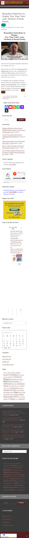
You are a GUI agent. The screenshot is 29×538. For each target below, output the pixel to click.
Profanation (10, 394)
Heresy (6, 381)
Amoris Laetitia (11, 372)
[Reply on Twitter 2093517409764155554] (11, 264)
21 (13, 343)
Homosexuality (14, 381)
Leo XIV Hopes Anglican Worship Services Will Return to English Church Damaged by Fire (13, 152)
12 (7, 342)
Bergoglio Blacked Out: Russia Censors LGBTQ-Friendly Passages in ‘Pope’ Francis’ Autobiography (13, 130)
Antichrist (18, 373)
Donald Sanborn (11, 377)
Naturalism (8, 97)
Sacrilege (16, 394)
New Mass (13, 390)
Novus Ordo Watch (14, 228)
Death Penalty (14, 96)
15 (16, 342)
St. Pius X (20, 397)
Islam (10, 386)
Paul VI (21, 392)
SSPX (16, 397)
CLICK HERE (12, 164)
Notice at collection (5, 536)
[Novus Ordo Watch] (13, 2)
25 (4, 345)
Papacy (16, 392)
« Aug (5, 347)
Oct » (9, 347)
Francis (4, 97)
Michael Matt (21, 388)
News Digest (6, 392)
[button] (4, 25)
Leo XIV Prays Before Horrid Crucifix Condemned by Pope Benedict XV (12, 136)
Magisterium (14, 388)
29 (16, 345)
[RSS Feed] (14, 107)
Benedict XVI (7, 375)
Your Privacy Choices (10, 534)
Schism (21, 394)
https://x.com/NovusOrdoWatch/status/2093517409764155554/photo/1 (16, 250)
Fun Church (20, 379)
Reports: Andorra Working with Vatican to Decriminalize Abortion (13, 147)
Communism (5, 377)
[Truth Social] (22, 107)
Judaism (22, 386)
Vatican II (21, 399)
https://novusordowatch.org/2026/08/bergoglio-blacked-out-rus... (16, 242)
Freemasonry (13, 379)
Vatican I (16, 399)
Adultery (5, 372)
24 (23, 343)
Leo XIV (9, 388)
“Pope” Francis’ (11, 73)
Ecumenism (18, 377)
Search (21, 119)
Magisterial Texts (6, 356)
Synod (23, 397)
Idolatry (20, 381)
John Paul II (13, 386)
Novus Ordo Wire (7, 96)
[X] (6, 110)
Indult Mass (14, 384)
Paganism (12, 392)
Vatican (12, 399)
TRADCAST (5, 362)
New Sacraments (20, 390)
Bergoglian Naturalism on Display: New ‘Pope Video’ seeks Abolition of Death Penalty (14, 17)
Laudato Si (5, 388)
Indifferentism (7, 384)
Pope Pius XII (13, 97)
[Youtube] (10, 107)
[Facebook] (6, 107)
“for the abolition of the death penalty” (13, 83)
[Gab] (18, 107)
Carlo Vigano (21, 375)
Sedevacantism (8, 396)
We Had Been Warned (8, 364)
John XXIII (18, 386)
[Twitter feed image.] (17, 257)
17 (23, 342)
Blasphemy (15, 375)
